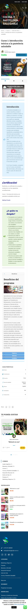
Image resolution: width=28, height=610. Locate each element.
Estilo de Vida (15, 30)
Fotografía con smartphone (16, 522)
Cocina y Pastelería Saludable (10, 470)
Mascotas (3, 580)
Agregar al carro (14, 426)
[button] (12, 454)
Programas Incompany (6, 588)
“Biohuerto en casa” (14, 442)
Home (2, 30)
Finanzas (5, 477)
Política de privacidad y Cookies (8, 598)
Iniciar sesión (24, 1)
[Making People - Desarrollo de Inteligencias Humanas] (7, 7)
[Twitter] (6, 407)
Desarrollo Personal (7, 472)
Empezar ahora (21, 54)
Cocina (4, 468)
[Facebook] (9, 407)
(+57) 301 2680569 (8, 548)
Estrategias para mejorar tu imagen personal (16, 514)
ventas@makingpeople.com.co (11, 550)
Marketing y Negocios (8, 479)
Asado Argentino (7, 464)
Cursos (8, 30)
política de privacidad (19, 604)
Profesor (6, 50)
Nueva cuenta (17, 1)
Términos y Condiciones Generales (9, 595)
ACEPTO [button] (14, 607)
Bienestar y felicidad (7, 466)
